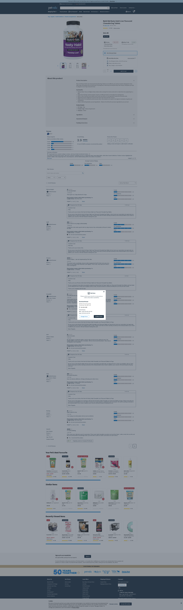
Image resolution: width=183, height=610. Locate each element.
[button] (103, 291)
